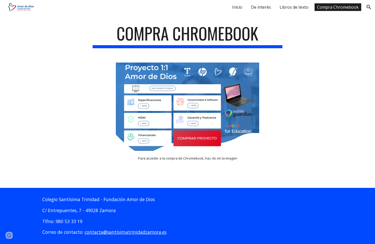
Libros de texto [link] (294, 7)
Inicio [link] (237, 7)
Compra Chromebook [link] (338, 7)
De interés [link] (261, 7)
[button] (369, 7)
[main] (187, 35)
